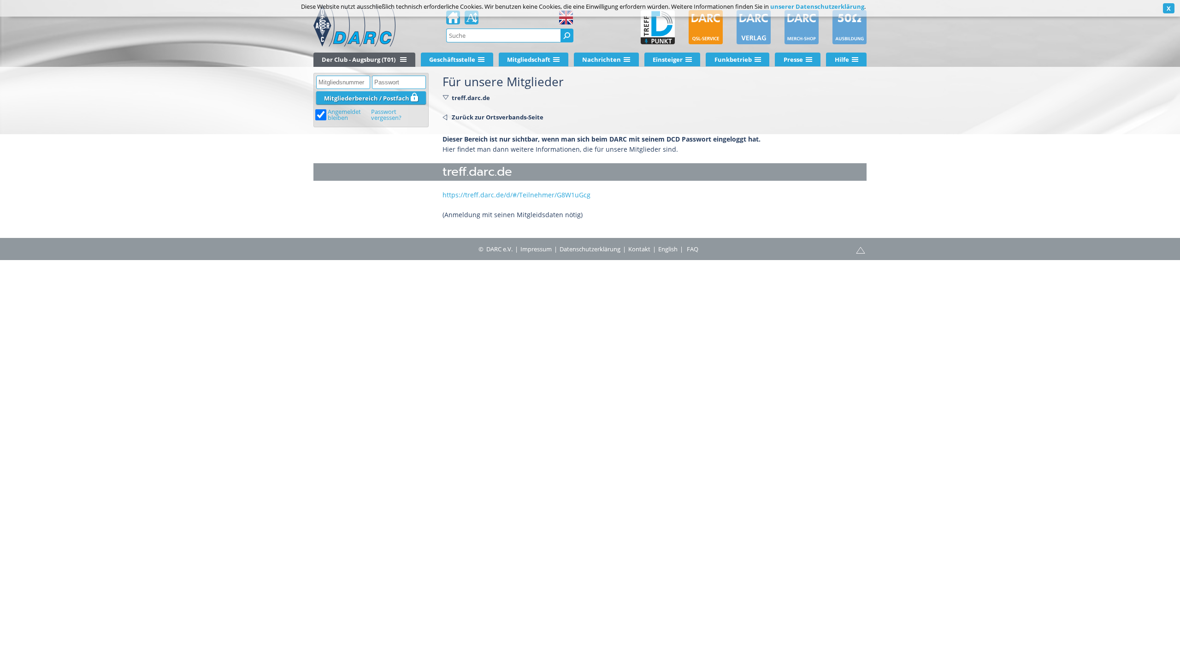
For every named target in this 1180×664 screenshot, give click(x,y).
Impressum (536, 249)
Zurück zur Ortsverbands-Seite (497, 117)
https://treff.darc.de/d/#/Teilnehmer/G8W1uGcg (516, 194)
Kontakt (639, 249)
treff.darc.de (471, 98)
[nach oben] (860, 249)
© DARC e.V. (495, 249)
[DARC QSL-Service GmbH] (706, 27)
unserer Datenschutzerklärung (817, 6)
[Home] (453, 20)
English (668, 249)
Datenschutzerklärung (590, 249)
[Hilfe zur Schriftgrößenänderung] (471, 20)
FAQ (692, 249)
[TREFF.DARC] (658, 27)
